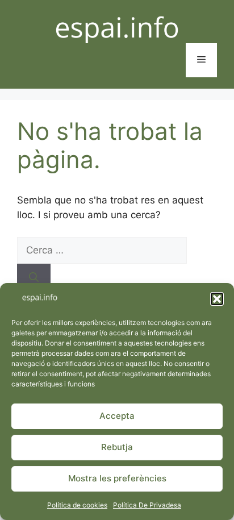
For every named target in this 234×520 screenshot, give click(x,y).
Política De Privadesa (147, 505)
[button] (217, 299)
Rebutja (117, 447)
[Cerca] (34, 277)
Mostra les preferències (117, 478)
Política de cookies (77, 505)
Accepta (117, 415)
